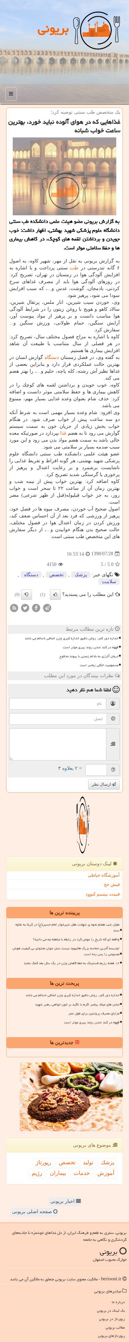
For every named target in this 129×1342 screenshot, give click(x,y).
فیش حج (112, 884)
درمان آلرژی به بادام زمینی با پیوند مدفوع (89, 656)
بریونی (53, 28)
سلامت (109, 581)
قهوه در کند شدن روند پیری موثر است (90, 647)
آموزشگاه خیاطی (104, 875)
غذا (63, 433)
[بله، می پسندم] (55, 594)
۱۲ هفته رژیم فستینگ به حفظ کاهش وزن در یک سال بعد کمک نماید (71, 963)
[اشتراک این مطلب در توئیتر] (25, 607)
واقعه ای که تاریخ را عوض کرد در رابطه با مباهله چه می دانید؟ (76, 939)
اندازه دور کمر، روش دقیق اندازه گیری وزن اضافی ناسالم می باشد (71, 638)
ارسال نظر (102, 784)
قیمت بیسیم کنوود (103, 894)
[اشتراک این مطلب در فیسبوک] (36, 607)
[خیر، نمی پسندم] (26, 594)
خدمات (82, 1173)
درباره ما (118, 1301)
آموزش (105, 1173)
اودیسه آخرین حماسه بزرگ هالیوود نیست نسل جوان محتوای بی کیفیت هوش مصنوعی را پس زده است (65, 951)
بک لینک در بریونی (111, 1310)
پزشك (81, 574)
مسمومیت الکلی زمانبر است (99, 665)
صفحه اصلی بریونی (32, 1211)
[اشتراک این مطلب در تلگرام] (47, 607)
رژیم (37, 1173)
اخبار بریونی (63, 1201)
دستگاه (52, 357)
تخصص (56, 574)
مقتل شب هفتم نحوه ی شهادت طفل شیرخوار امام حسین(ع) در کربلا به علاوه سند (67, 927)
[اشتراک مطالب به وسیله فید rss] (14, 607)
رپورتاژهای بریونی (111, 1335)
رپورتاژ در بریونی (112, 1318)
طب (74, 267)
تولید (88, 1162)
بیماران (58, 1173)
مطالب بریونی (115, 1327)
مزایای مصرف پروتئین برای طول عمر (93, 1013)
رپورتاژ (43, 1162)
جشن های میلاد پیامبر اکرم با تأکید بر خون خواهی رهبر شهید (77, 1004)
